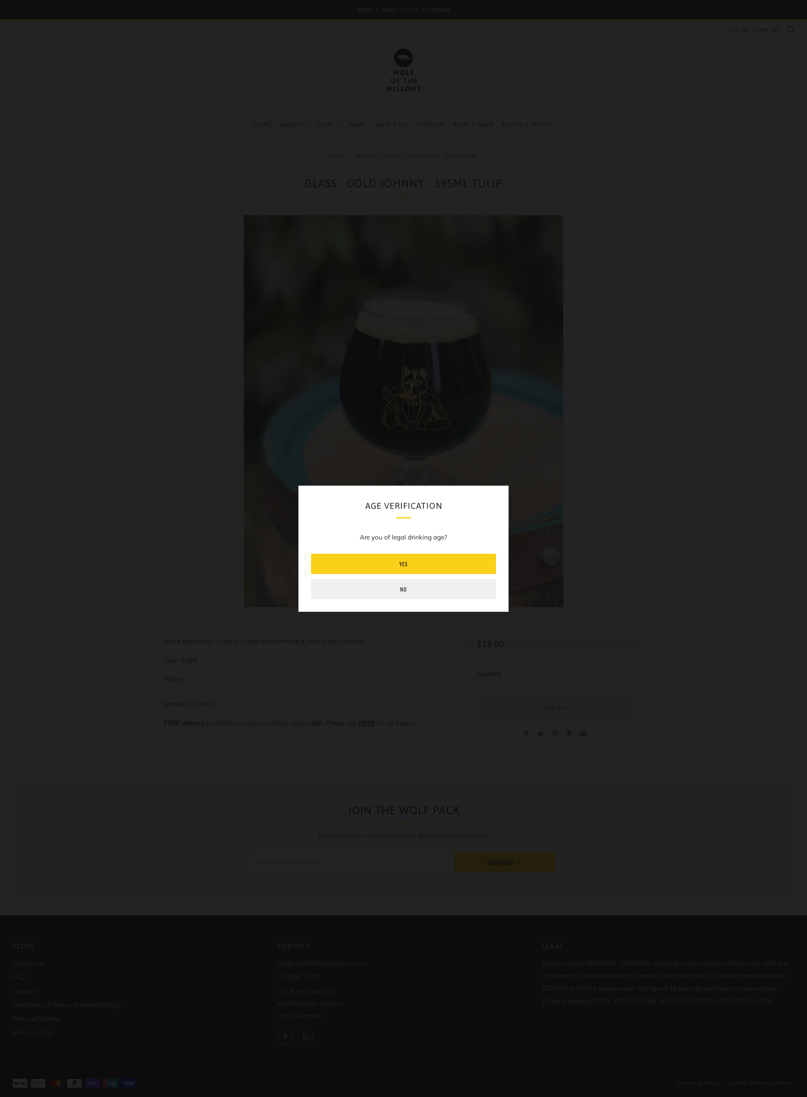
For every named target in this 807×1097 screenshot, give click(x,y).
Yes (403, 564)
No (403, 589)
